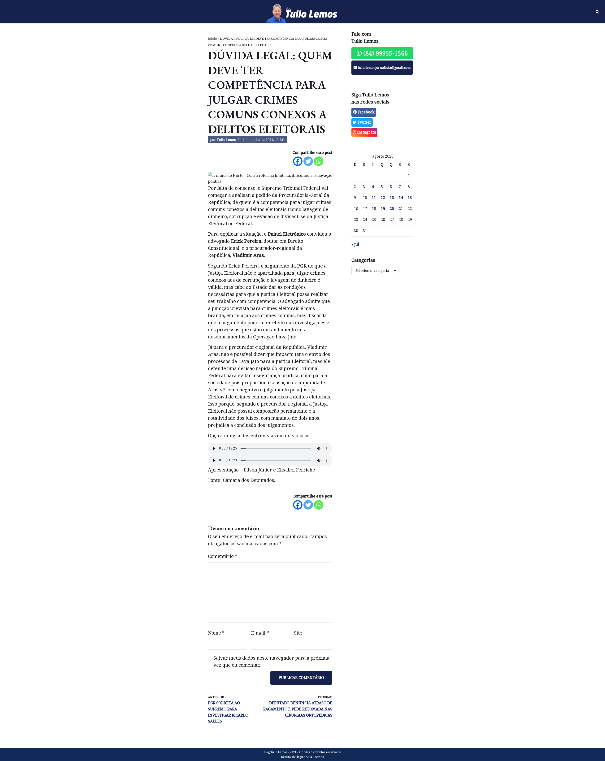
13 (392, 197)
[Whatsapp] (318, 161)
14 (401, 197)
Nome (216, 633)
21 (401, 208)
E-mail (260, 633)
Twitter (364, 122)
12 (383, 197)
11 (374, 197)
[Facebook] (297, 161)
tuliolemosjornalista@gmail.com (384, 67)
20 (392, 208)
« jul (355, 244)
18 (374, 208)
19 (383, 208)
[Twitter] (308, 161)
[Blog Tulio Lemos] (302, 11)
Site (298, 633)
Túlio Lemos (227, 139)
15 (410, 197)
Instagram (366, 132)
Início (212, 38)
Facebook (366, 112)
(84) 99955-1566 (385, 53)
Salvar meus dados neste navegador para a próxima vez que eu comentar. (271, 661)
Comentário (222, 556)
